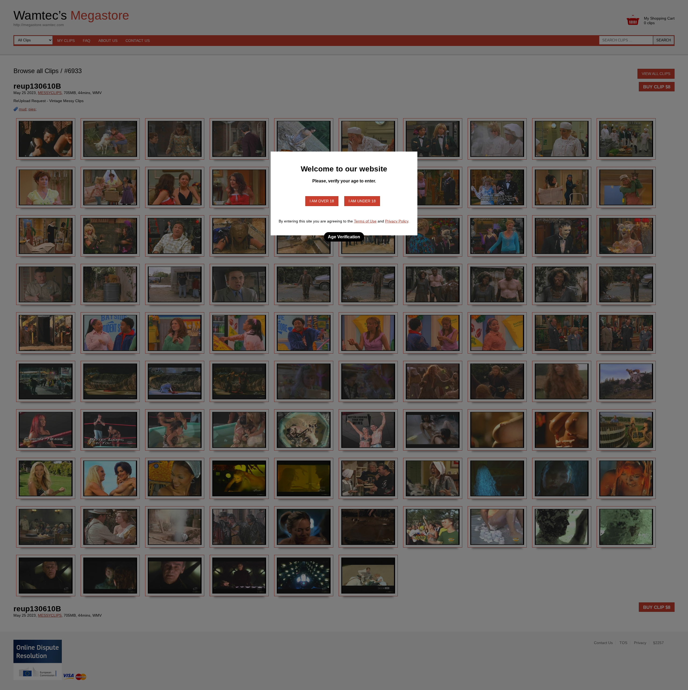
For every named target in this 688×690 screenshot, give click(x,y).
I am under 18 (362, 201)
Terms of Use (365, 221)
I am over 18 (322, 201)
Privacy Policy (396, 221)
